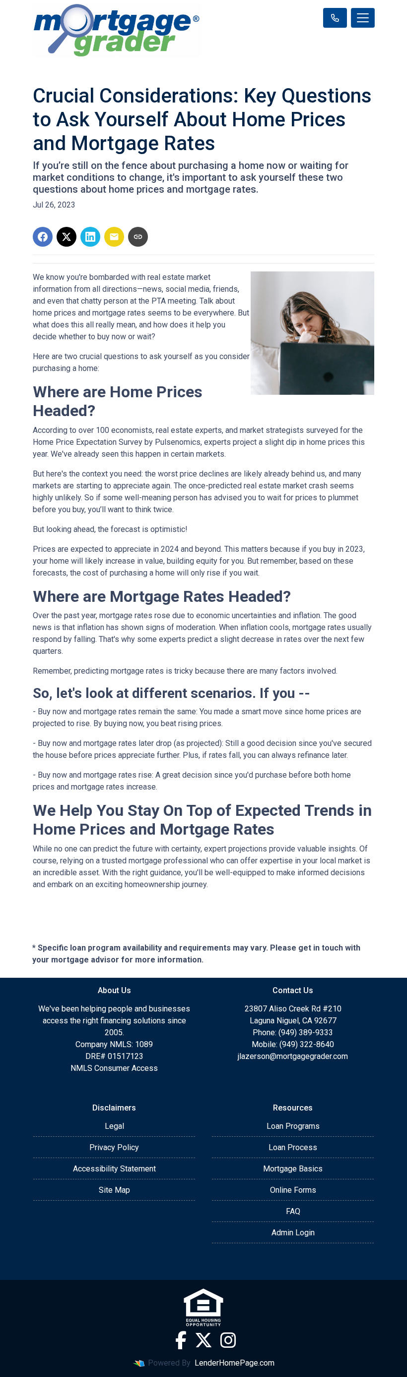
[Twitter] (203, 1340)
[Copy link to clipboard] (138, 237)
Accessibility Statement (114, 1168)
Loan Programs (293, 1126)
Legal (114, 1126)
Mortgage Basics (293, 1168)
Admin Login (293, 1232)
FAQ (293, 1211)
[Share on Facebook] (43, 237)
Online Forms (293, 1190)
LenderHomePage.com (234, 1363)
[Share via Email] (114, 237)
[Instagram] (228, 1340)
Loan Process (293, 1147)
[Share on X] (66, 237)
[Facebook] (181, 1340)
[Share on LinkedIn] (90, 237)
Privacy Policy (114, 1147)
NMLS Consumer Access (114, 1068)
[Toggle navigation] (363, 18)
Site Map (114, 1190)
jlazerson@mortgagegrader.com (293, 1056)
